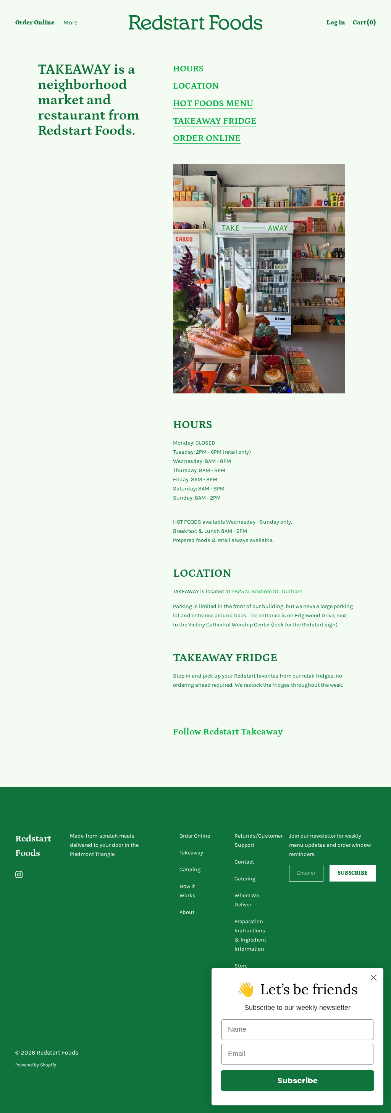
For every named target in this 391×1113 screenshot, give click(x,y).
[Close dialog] (373, 977)
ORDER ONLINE (207, 138)
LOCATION (196, 86)
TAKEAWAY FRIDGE (215, 121)
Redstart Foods (57, 1052)
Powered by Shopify (35, 1065)
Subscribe (298, 1080)
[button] (364, 23)
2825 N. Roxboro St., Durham (266, 591)
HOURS (188, 68)
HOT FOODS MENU (213, 103)
